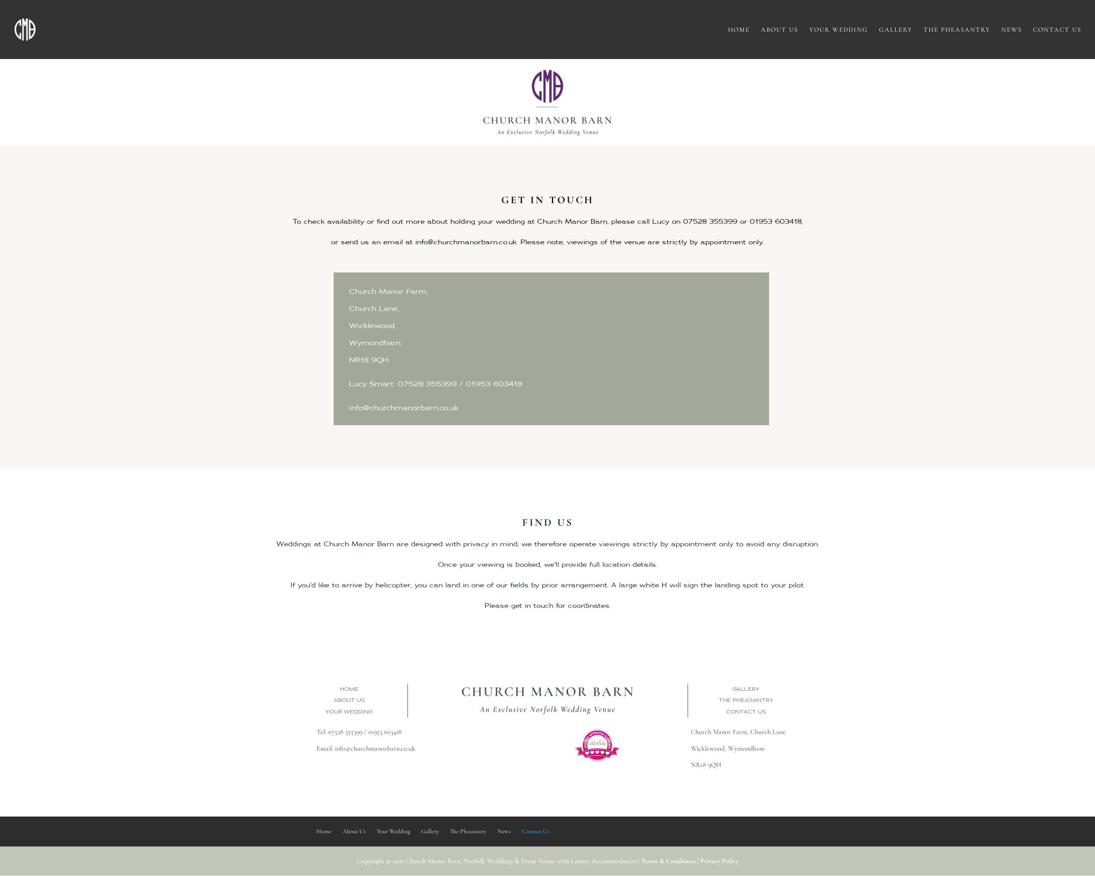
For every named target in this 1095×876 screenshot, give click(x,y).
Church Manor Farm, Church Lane (738, 732)
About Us (779, 30)
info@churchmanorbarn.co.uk (375, 748)
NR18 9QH (706, 765)
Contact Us (1057, 30)
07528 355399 (345, 732)
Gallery (895, 30)
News (1011, 30)
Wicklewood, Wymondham (727, 748)
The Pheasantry (956, 30)
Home (739, 30)
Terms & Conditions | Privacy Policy (690, 861)
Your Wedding (838, 30)
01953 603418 (385, 732)
